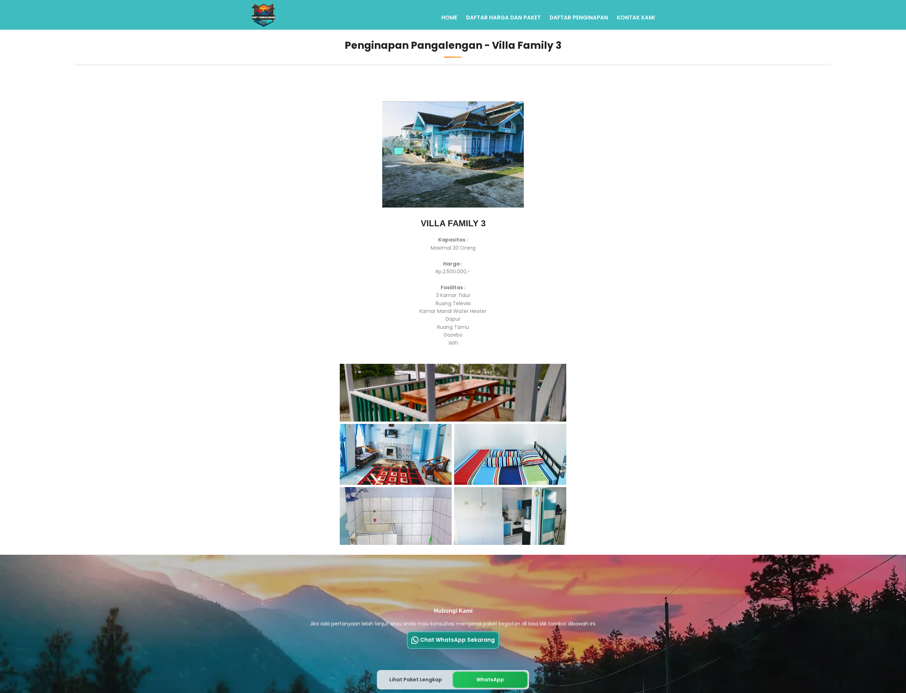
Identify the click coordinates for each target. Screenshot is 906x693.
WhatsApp (490, 679)
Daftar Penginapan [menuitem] (579, 17)
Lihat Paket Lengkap (415, 679)
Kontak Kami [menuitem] (636, 17)
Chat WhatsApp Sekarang (457, 640)
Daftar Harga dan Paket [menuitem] (503, 17)
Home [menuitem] (449, 17)
